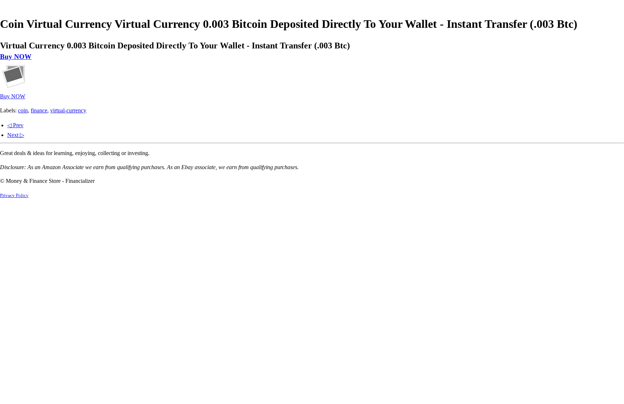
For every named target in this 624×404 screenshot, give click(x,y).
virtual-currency (68, 110)
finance (39, 110)
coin (23, 110)
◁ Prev (15, 125)
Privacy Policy (14, 195)
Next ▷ (15, 135)
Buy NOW (15, 56)
